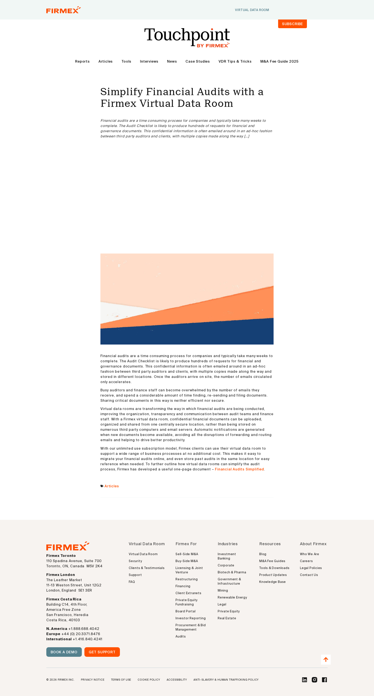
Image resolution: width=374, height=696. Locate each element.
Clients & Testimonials (147, 568)
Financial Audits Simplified (239, 469)
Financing (183, 586)
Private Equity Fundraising (187, 602)
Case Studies (197, 61)
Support (135, 575)
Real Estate (227, 618)
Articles (105, 61)
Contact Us (309, 575)
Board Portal (186, 611)
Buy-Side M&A (187, 561)
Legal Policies (311, 568)
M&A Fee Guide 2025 (279, 61)
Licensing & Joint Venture (189, 570)
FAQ (132, 582)
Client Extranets (189, 593)
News (172, 61)
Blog (262, 554)
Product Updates (273, 575)
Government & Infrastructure (229, 581)
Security (135, 561)
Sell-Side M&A (187, 554)
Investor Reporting (191, 618)
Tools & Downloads (274, 568)
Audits (181, 636)
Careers (306, 561)
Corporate (226, 565)
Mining (223, 590)
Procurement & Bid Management (191, 627)
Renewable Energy (232, 597)
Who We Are (309, 554)
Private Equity (229, 611)
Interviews (149, 61)
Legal (222, 604)
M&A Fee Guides (272, 561)
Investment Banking (227, 556)
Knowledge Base (272, 582)
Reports (82, 61)
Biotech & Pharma (232, 572)
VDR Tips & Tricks (235, 61)
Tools (126, 61)
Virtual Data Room (143, 554)
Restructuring (187, 579)
